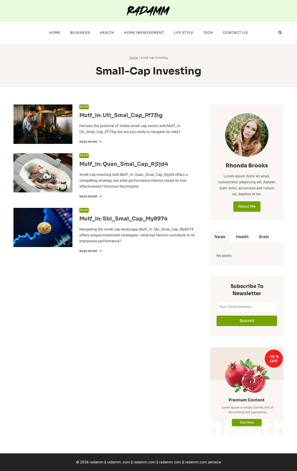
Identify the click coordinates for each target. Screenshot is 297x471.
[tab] (220, 237)
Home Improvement (144, 32)
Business (80, 32)
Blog (84, 107)
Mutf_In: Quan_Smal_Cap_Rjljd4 (123, 164)
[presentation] (42, 124)
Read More (90, 142)
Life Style (183, 32)
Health (107, 32)
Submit (246, 320)
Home (54, 32)
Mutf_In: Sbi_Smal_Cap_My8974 (123, 218)
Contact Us (235, 32)
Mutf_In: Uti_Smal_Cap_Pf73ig (121, 115)
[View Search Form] (280, 32)
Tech (208, 32)
